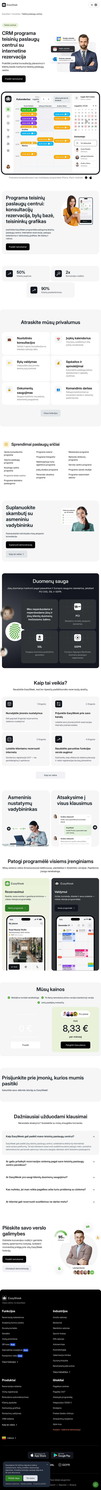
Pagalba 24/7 (59, 1392)
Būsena (73, 1485)
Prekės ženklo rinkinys (63, 1413)
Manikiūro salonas (61, 1328)
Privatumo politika (39, 1483)
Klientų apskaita (9, 1402)
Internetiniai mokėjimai (15, 1350)
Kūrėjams (57, 1408)
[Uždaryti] (47, 1464)
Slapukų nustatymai (12, 1483)
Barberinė (57, 1322)
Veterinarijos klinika (62, 1355)
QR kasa (8, 1344)
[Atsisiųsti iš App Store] (38, 1455)
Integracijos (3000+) (62, 1402)
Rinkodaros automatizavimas (15, 1397)
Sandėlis (6, 1333)
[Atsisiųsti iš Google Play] (62, 1455)
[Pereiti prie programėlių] (86, 177)
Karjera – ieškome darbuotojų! (66, 1429)
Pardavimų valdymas (11, 1413)
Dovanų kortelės (9, 1328)
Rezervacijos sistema (11, 1386)
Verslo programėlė (65, 908)
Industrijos (16, 14)
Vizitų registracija (10, 1392)
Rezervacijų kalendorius (13, 1317)
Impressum (50, 1485)
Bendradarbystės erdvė (63, 1366)
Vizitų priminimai (9, 1339)
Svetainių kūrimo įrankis (13, 1322)
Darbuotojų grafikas (11, 1408)
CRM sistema (8, 1419)
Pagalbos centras (61, 1386)
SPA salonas (58, 1339)
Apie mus (57, 1424)
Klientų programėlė (15, 908)
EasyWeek (6, 14)
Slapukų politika (26, 1483)
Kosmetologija (59, 1350)
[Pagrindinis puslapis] (9, 5)
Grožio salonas (60, 1317)
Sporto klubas (59, 1333)
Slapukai (63, 1485)
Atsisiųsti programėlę (62, 1397)
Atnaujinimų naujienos (63, 1419)
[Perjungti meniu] (94, 4)
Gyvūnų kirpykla (60, 1360)
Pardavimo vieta (12, 1355)
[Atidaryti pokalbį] (96, 1485)
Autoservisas (59, 1344)
